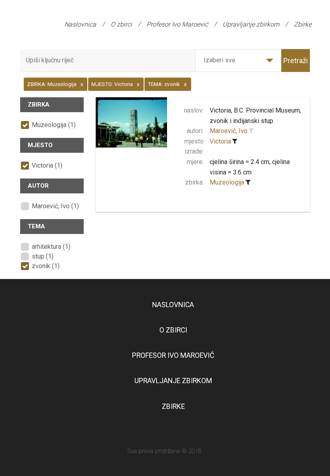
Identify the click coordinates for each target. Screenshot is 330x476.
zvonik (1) (46, 266)
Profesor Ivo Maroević (177, 24)
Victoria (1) (47, 165)
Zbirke (302, 24)
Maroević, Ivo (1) (55, 206)
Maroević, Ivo (229, 131)
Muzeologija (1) (54, 125)
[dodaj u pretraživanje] (251, 131)
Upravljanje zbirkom (251, 24)
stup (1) (43, 256)
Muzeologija (227, 182)
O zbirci (121, 24)
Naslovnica (80, 24)
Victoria (220, 141)
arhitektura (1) (51, 246)
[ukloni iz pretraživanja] (235, 141)
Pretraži (295, 60)
